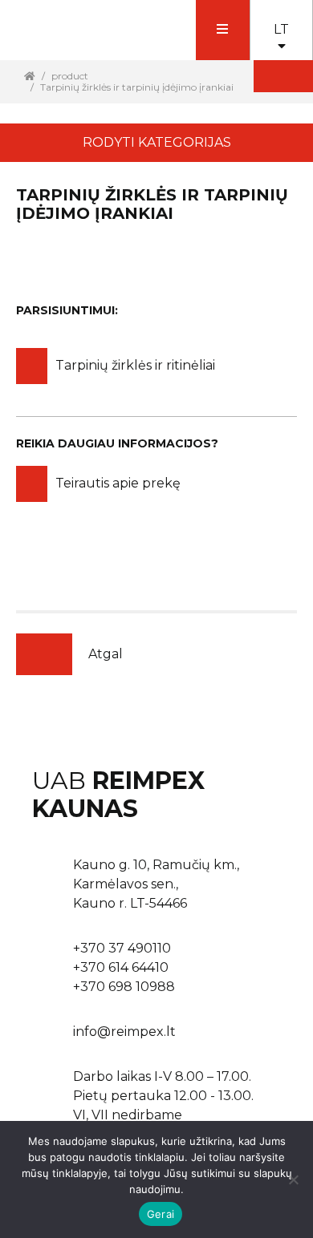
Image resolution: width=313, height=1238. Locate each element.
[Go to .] (29, 76)
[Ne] (293, 1179)
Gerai (160, 1214)
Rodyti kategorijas (157, 142)
